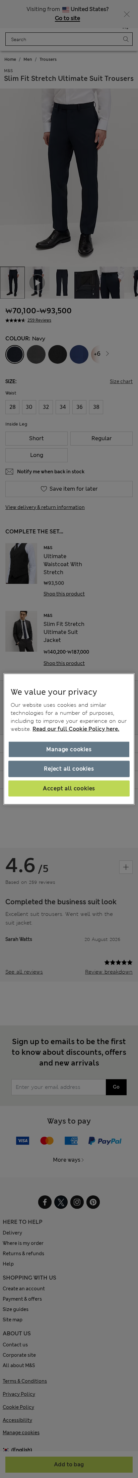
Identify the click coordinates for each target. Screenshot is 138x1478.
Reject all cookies (69, 768)
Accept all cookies (69, 788)
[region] (68, 739)
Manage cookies (68, 749)
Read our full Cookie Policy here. (75, 728)
